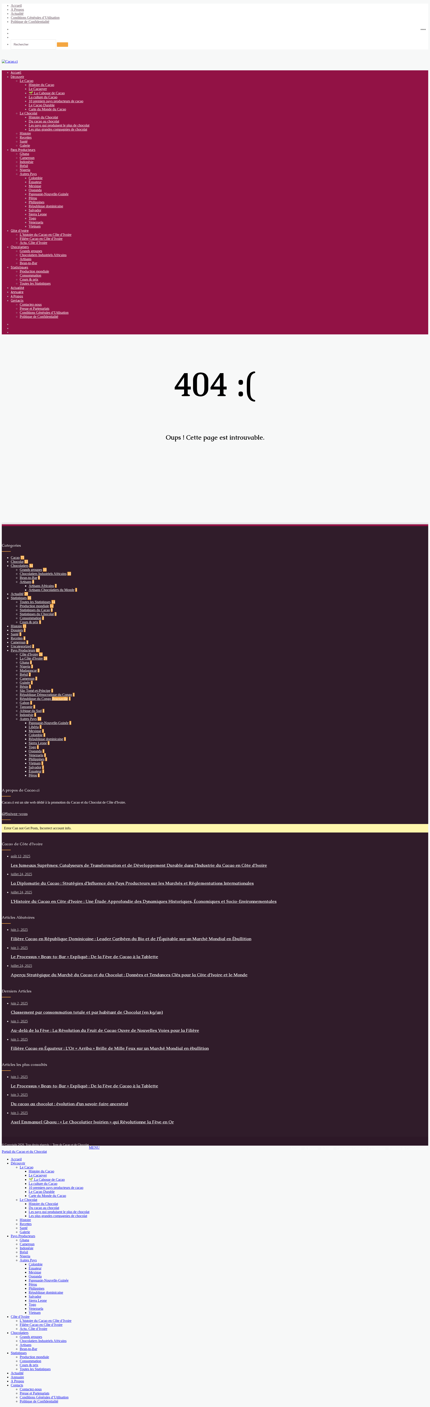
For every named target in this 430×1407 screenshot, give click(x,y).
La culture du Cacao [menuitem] (43, 1183)
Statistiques (19, 267)
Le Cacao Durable (42, 105)
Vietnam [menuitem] (35, 1312)
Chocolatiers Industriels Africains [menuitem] (43, 1341)
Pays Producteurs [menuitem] (23, 1236)
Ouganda (35, 190)
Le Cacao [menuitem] (26, 1167)
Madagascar (28, 670)
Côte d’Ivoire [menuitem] (20, 1317)
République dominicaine (46, 206)
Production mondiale (34, 271)
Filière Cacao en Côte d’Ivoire (41, 239)
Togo (32, 218)
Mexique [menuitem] (35, 1272)
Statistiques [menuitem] (19, 1353)
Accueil (16, 5)
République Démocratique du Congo (46, 695)
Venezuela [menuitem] (36, 1308)
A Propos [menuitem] (17, 1381)
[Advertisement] (136, 481)
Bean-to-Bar (28, 263)
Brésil (24, 166)
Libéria (34, 727)
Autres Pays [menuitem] (28, 1260)
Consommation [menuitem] (30, 1361)
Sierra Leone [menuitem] (38, 1300)
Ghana (24, 154)
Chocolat (17, 562)
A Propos (17, 9)
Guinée (25, 682)
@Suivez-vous (15, 813)
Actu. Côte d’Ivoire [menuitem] (33, 1329)
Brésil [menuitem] (24, 1252)
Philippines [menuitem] (36, 1288)
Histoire (25, 133)
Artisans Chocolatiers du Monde (51, 590)
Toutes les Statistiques (35, 283)
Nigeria (25, 170)
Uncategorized (21, 646)
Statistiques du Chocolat (37, 614)
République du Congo (44, 699)
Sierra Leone (38, 214)
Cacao (15, 557)
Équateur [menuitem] (35, 1268)
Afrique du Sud (31, 711)
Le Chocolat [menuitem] (28, 1200)
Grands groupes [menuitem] (31, 1337)
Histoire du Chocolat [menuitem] (43, 1204)
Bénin (24, 686)
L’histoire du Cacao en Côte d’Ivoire (45, 235)
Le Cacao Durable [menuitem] (42, 1192)
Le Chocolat (28, 113)
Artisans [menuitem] (25, 1345)
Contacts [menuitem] (17, 1385)
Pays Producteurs (23, 150)
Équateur (35, 182)
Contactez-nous (31, 304)
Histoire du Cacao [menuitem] (41, 1171)
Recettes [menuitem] (26, 1224)
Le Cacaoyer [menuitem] (38, 1175)
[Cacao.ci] (10, 61)
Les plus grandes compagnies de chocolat (58, 129)
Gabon (24, 703)
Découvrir (17, 77)
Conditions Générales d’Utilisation (35, 17)
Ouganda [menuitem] (35, 1276)
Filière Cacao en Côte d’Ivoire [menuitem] (41, 1325)
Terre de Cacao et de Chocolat (71, 1144)
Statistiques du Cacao (35, 610)
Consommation (30, 275)
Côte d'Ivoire (29, 654)
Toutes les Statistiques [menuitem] (35, 1369)
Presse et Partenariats (34, 308)
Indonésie (26, 162)
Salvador (35, 210)
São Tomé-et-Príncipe (35, 691)
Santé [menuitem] (24, 1228)
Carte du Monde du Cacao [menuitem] (47, 1196)
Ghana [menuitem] (24, 1240)
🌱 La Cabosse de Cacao (47, 93)
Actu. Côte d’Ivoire (33, 243)
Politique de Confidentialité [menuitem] (39, 1401)
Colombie (36, 178)
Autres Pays (28, 174)
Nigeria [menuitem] (25, 1256)
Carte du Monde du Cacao (47, 109)
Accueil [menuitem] (16, 1159)
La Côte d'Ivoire (31, 658)
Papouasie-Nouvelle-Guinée (49, 194)
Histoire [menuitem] (25, 1220)
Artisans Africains (41, 586)
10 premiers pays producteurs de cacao (56, 101)
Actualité (17, 13)
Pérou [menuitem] (33, 1284)
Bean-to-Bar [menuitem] (28, 1349)
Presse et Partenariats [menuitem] (34, 1393)
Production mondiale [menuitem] (34, 1357)
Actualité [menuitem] (17, 1373)
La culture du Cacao (43, 97)
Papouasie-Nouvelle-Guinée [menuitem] (49, 1280)
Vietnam (35, 226)
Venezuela (36, 222)
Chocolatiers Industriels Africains (43, 255)
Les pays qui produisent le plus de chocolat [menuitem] (59, 1212)
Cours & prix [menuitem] (29, 1365)
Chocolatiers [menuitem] (19, 1333)
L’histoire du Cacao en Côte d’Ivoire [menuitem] (45, 1321)
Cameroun (27, 158)
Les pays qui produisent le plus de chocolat (59, 125)
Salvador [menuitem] (35, 1296)
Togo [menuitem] (32, 1304)
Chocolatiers (20, 247)
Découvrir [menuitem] (18, 1163)
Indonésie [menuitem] (26, 1248)
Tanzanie (26, 707)
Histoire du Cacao (41, 85)
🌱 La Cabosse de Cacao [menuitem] (47, 1179)
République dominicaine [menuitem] (46, 1292)
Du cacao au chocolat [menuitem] (44, 1208)
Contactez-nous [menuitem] (31, 1389)
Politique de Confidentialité (30, 22)
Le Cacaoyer (38, 89)
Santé (24, 141)
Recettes (26, 137)
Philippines (36, 202)
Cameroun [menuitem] (27, 1244)
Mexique (35, 186)
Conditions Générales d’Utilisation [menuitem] (44, 1397)
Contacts (17, 300)
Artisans (25, 259)
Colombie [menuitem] (36, 1264)
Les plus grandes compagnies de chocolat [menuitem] (58, 1216)
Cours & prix (29, 279)
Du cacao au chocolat (44, 121)
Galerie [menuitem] (25, 1232)
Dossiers (17, 630)
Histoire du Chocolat (43, 117)
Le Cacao (26, 81)
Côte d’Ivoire (20, 230)
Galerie (25, 145)
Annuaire (17, 292)
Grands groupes (31, 251)
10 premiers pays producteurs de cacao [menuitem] (56, 1188)
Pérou (33, 198)
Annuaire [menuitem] (17, 1377)
